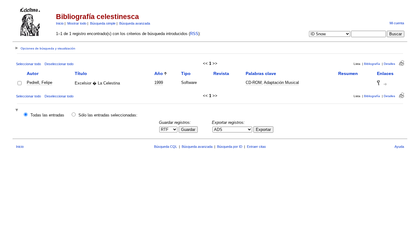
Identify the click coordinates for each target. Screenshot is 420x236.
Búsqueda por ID (229, 146)
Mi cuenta (397, 23)
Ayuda (399, 146)
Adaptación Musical (281, 82)
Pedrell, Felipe (39, 82)
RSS (194, 33)
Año (158, 73)
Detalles (389, 63)
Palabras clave (261, 73)
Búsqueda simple (103, 23)
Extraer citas (256, 146)
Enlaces (385, 73)
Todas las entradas (47, 115)
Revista (221, 73)
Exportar (263, 129)
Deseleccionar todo (59, 64)
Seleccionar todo (28, 64)
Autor (32, 73)
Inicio (60, 23)
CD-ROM (254, 82)
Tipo (186, 73)
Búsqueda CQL (165, 146)
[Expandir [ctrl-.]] (17, 110)
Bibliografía (372, 63)
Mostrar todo (76, 23)
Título (81, 73)
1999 (158, 82)
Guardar (188, 129)
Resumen (348, 73)
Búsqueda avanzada (134, 23)
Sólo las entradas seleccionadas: (107, 115)
